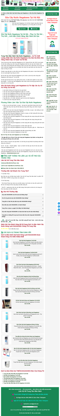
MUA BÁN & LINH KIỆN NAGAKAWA (42, 389)
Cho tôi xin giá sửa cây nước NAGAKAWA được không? (15, 198)
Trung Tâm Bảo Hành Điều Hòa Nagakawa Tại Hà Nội (15, 373)
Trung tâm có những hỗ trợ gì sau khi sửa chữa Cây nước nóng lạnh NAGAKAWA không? (21, 215)
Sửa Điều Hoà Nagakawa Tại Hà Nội (11, 381)
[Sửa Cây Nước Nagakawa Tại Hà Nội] (6, 28)
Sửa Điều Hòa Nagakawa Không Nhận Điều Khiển (14, 380)
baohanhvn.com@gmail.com (30, 404)
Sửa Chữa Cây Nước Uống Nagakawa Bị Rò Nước (27, 264)
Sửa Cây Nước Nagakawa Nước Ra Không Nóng (28, 276)
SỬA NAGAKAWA (27, 389)
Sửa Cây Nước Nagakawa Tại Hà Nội (27, 240)
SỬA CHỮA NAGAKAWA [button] (17, 8)
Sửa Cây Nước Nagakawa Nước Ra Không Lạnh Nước (27, 288)
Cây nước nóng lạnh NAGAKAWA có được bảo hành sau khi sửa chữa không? (20, 211)
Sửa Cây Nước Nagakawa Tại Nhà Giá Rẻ (27, 252)
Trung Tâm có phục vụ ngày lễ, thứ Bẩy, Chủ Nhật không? (16, 208)
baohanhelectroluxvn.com (13, 153)
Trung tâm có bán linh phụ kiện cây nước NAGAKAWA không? (16, 201)
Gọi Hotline (23, 28)
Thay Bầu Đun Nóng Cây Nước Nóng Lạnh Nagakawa (27, 336)
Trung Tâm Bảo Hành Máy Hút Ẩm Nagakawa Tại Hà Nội (16, 383)
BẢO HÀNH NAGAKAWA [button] (5, 8)
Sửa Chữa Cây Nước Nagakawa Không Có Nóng (28, 324)
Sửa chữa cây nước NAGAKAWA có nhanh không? (14, 204)
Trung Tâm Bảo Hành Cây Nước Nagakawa (28, 360)
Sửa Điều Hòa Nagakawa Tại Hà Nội (11, 375)
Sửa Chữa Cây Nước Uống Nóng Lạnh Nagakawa (27, 312)
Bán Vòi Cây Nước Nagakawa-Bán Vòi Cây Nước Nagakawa (27, 348)
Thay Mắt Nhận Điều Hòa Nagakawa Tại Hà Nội (14, 378)
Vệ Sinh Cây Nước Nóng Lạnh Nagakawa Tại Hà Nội (28, 300)
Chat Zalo (35, 28)
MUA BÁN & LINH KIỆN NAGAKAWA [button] (32, 8)
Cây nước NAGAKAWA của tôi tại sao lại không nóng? (15, 194)
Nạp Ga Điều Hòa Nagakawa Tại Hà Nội (12, 376)
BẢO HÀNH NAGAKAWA (15, 389)
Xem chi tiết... (27, 245)
